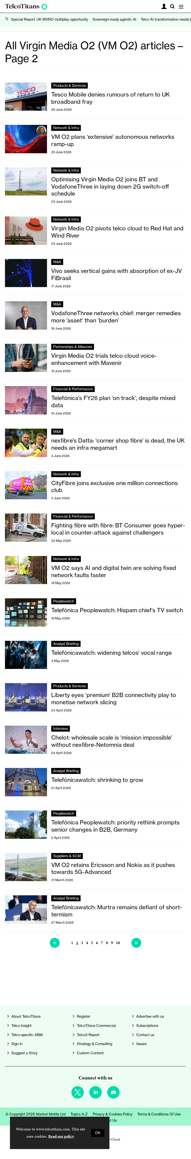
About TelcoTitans (26, 1016)
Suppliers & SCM (67, 856)
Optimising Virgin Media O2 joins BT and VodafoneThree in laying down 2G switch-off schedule (110, 186)
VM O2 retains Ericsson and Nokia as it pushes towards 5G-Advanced (113, 868)
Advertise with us (150, 1016)
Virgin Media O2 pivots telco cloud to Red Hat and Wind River (117, 232)
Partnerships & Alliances (72, 347)
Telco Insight (21, 1025)
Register (83, 1016)
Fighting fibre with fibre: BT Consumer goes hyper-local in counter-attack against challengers (118, 529)
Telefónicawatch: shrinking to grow (97, 779)
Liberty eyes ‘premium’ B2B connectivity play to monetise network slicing (113, 698)
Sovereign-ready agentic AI (114, 19)
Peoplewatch (63, 601)
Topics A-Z (79, 1114)
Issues (141, 1044)
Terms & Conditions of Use (159, 1114)
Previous (55, 943)
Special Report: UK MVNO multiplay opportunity (49, 19)
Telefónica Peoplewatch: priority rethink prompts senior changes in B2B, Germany (115, 826)
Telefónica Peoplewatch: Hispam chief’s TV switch (117, 610)
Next (136, 943)
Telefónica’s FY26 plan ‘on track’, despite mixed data (113, 401)
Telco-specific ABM (27, 1035)
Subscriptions (147, 1025)
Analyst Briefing (66, 644)
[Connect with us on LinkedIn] (95, 1092)
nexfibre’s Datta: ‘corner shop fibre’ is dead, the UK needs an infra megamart (118, 444)
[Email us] (113, 1092)
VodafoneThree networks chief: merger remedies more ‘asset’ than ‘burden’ (116, 316)
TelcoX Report (88, 1035)
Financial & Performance (73, 389)
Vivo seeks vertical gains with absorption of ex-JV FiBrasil (116, 274)
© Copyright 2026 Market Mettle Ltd (35, 1114)
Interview (60, 728)
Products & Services (69, 85)
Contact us (145, 1035)
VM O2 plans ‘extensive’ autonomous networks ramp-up (112, 140)
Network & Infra (66, 128)
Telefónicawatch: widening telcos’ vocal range (111, 652)
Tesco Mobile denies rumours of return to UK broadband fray (110, 98)
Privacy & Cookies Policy (112, 1114)
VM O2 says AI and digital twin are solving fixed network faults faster (113, 571)
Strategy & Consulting (94, 1044)
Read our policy (61, 1136)
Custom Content (90, 1053)
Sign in (16, 1044)
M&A (57, 262)
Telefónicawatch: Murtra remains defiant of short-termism (116, 911)
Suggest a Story (24, 1053)
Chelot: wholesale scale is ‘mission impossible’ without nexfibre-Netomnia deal (111, 741)
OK (97, 1133)
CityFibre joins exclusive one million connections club (114, 486)
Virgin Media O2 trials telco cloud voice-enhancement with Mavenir (104, 359)
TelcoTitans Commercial (96, 1025)
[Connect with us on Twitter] (77, 1092)
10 (118, 943)
